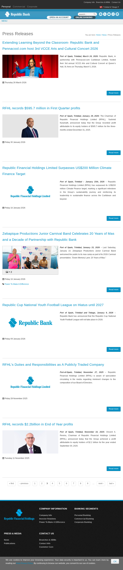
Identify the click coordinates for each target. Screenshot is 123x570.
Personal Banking (82, 515)
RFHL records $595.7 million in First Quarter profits (41, 108)
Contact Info (44, 543)
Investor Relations (47, 519)
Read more (114, 93)
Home (98, 35)
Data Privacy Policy (24, 563)
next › (100, 483)
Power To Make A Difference (16, 284)
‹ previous (24, 483)
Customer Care (46, 547)
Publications (9, 543)
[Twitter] (105, 14)
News (104, 35)
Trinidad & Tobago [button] (110, 7)
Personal (6, 6)
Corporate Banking (83, 522)
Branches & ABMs (103, 2)
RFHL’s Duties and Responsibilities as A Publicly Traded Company (53, 364)
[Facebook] (100, 14)
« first (11, 483)
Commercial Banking (84, 519)
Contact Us (116, 2)
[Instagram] (113, 14)
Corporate (32, 6)
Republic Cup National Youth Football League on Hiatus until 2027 (53, 305)
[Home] (17, 14)
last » (111, 483)
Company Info (89, 2)
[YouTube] (109, 14)
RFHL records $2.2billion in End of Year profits (37, 424)
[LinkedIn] (117, 14)
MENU (4, 21)
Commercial (19, 6)
